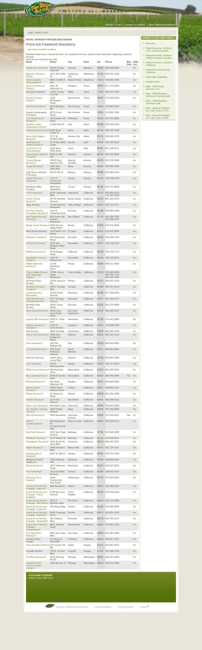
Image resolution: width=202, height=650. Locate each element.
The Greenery (33, 471)
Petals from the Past (36, 68)
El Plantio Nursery (35, 243)
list (134, 68)
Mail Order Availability (156, 77)
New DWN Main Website (163, 25)
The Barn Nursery (35, 557)
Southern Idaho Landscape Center (35, 125)
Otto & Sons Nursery (36, 334)
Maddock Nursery (35, 251)
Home (30, 33)
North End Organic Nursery (35, 137)
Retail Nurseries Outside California (158, 70)
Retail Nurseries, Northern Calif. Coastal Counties (159, 49)
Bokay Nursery (33, 393)
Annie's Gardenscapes (33, 422)
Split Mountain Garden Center (33, 143)
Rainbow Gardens (35, 106)
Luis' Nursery (32, 363)
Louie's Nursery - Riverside (34, 293)
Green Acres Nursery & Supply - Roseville (36, 519)
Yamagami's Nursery (36, 441)
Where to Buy (114, 25)
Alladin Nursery (33, 447)
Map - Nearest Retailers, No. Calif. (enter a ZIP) (158, 109)
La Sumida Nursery (35, 349)
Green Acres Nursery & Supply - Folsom (36, 507)
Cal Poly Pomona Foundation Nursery (36, 211)
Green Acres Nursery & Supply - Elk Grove (36, 501)
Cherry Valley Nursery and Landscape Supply (37, 274)
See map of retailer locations (42, 49)
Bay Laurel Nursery (35, 375)
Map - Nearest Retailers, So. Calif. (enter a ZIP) (158, 116)
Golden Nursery (34, 399)
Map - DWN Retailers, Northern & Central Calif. (158, 94)
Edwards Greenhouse (37, 130)
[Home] (41, 17)
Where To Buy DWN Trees (41, 578)
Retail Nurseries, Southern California (159, 63)
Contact (143, 607)
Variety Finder (136, 25)
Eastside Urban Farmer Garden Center (34, 565)
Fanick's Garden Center (34, 99)
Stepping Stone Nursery (33, 454)
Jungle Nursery (33, 166)
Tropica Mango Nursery (33, 161)
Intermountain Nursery (33, 388)
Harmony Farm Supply (33, 478)
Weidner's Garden (35, 237)
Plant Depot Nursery (36, 310)
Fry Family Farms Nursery (35, 119)
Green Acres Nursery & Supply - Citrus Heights (36, 494)
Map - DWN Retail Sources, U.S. (155, 87)
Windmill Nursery (34, 381)
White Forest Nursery (36, 369)
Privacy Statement (125, 607)
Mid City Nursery (34, 415)
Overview (150, 43)
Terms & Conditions (103, 607)
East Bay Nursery (34, 432)
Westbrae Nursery (35, 438)
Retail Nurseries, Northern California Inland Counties (159, 56)
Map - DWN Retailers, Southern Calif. (157, 102)
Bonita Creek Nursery (37, 225)
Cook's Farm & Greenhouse (33, 149)
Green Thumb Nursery (33, 199)
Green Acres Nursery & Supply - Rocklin (36, 513)
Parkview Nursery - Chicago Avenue (35, 299)
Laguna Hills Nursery (36, 319)
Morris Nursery (33, 465)
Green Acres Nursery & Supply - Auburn (36, 487)
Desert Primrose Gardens (34, 179)
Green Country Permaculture (33, 81)
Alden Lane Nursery (36, 405)
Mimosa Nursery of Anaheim (35, 326)
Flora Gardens (33, 343)
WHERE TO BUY (41, 33)
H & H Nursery (33, 192)
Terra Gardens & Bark (37, 545)
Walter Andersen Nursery (34, 264)
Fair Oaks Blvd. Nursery (33, 534)
